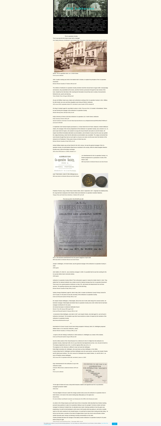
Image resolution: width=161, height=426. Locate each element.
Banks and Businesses (61, 23)
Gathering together (71, 29)
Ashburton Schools (59, 20)
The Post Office (74, 24)
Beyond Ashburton (97, 29)
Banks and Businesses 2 (77, 23)
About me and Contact (68, 19)
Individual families (85, 26)
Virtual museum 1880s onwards (82, 21)
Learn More (103, 423)
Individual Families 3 (61, 27)
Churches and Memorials (88, 24)
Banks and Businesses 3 (93, 23)
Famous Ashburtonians (91, 27)
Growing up (97, 20)
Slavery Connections (88, 30)
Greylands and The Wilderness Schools (79, 20)
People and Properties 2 (69, 26)
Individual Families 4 (76, 27)
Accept (114, 423)
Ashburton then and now (84, 19)
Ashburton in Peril (99, 21)
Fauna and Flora (85, 29)
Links (84, 31)
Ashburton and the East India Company (68, 30)
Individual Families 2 (99, 26)
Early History (98, 19)
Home (57, 19)
